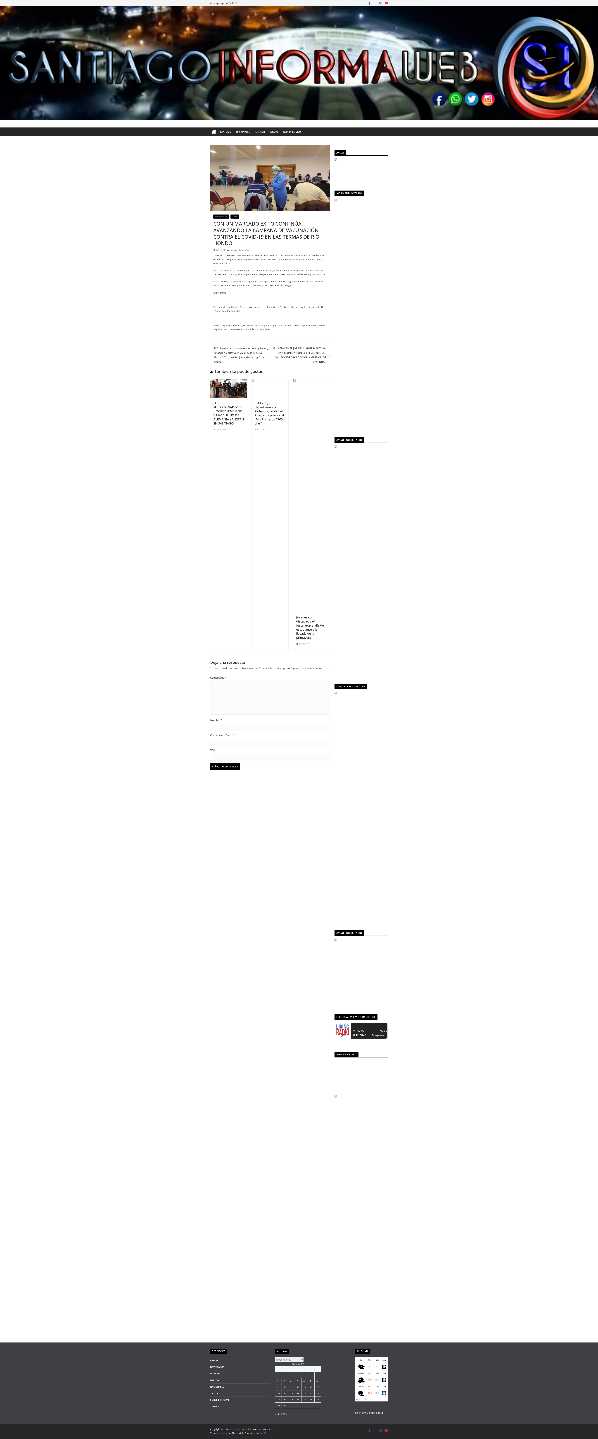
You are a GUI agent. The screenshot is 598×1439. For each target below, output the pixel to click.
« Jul (277, 1413)
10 (285, 1387)
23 (278, 1399)
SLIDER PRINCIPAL (221, 216)
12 (298, 1387)
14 (311, 1387)
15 (317, 1387)
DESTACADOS (217, 1367)
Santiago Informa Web (239, 250)
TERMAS (274, 131)
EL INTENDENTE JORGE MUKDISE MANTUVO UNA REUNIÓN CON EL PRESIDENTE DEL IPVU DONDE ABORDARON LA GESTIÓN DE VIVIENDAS (299, 355)
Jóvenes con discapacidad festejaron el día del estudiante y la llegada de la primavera (310, 627)
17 (285, 1393)
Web (213, 750)
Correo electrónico (222, 735)
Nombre (216, 720)
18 (291, 1393)
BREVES (214, 1360)
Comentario (218, 677)
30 (278, 1405)
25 (291, 1399)
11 (291, 1387)
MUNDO (214, 1380)
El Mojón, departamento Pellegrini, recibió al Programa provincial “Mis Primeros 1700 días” (269, 413)
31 (285, 1405)
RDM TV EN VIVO (292, 131)
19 (298, 1393)
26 (298, 1399)
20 (304, 1393)
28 (311, 1399)
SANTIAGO (225, 131)
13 (304, 1387)
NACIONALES (243, 131)
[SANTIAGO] (299, 8)
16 (278, 1393)
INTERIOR (260, 131)
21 (311, 1393)
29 (317, 1399)
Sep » (284, 1413)
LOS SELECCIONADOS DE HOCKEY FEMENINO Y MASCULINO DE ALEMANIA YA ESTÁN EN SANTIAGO (228, 413)
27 (304, 1399)
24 (285, 1399)
